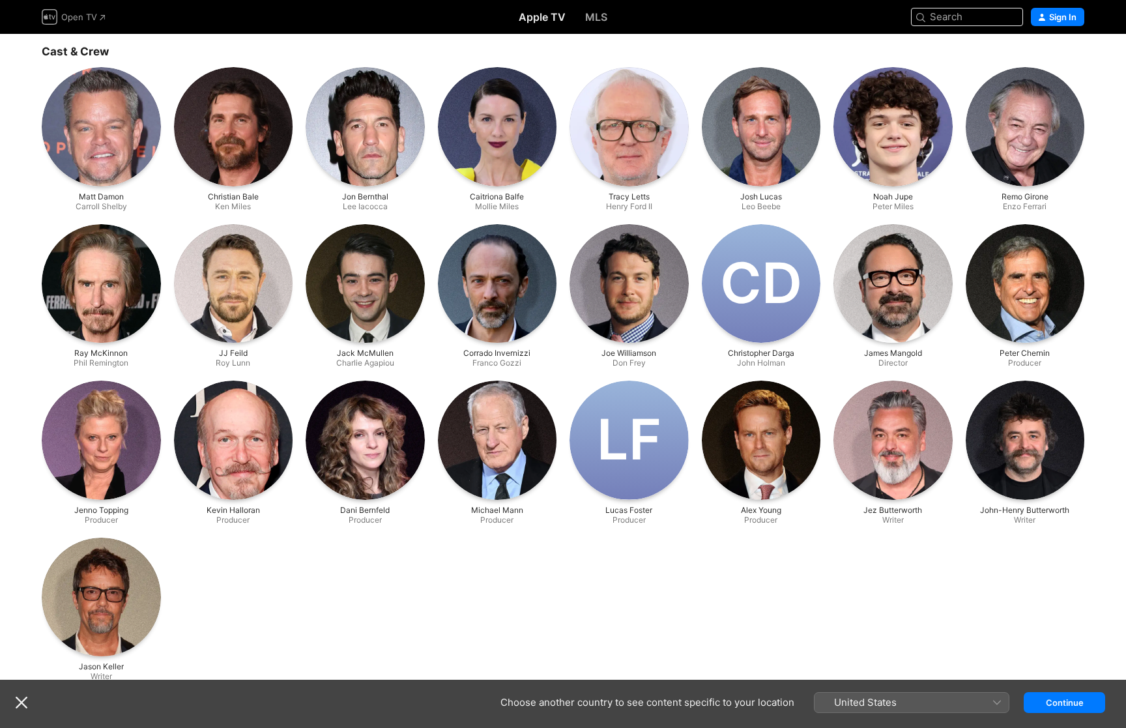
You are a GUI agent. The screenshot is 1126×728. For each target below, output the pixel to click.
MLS (596, 16)
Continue (1065, 702)
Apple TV (542, 16)
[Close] (21, 702)
